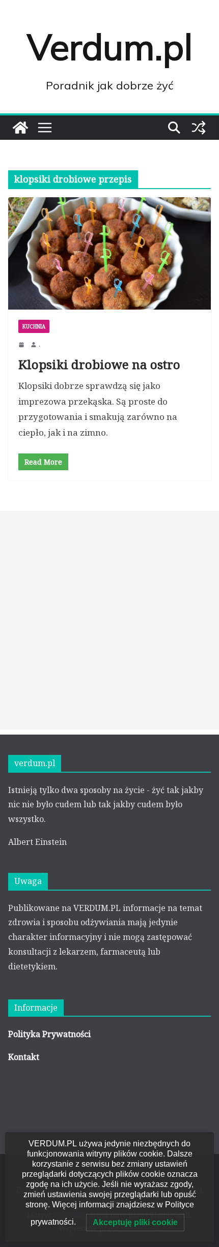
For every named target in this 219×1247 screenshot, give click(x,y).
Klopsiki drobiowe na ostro (99, 364)
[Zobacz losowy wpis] (198, 127)
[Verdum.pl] (20, 127)
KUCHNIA (33, 326)
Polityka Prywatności (49, 1034)
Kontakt (23, 1056)
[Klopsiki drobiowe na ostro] (109, 253)
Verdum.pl (110, 46)
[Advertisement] (109, 620)
